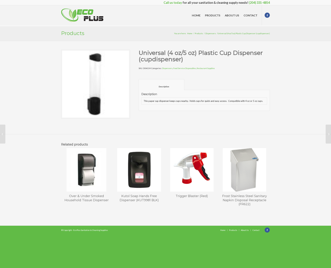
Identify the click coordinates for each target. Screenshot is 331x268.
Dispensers (210, 33)
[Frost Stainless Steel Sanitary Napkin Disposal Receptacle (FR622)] (2, 134)
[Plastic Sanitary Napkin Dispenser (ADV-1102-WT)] (328, 134)
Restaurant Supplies (206, 68)
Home (189, 33)
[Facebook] (267, 15)
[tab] (161, 84)
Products (72, 33)
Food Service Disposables (184, 68)
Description (161, 86)
